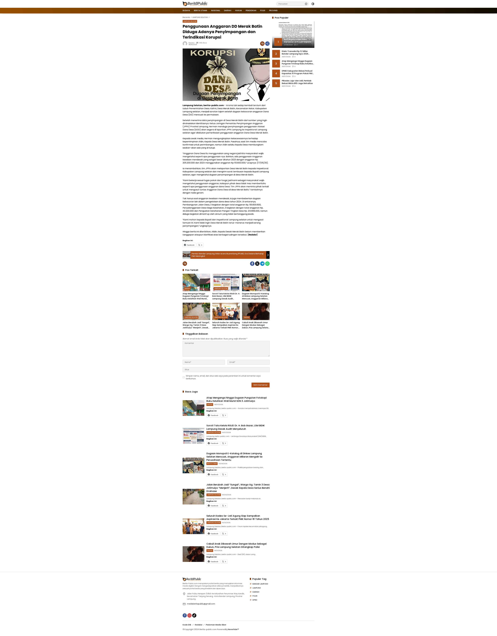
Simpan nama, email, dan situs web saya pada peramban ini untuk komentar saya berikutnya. (223, 377)
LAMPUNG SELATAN (189, 21)
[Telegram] (262, 263)
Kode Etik (187, 624)
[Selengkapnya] (215, 579)
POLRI (255, 596)
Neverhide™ (233, 629)
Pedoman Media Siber (216, 624)
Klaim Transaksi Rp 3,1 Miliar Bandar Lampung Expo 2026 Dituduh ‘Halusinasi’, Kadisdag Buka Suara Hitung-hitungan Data (298, 52)
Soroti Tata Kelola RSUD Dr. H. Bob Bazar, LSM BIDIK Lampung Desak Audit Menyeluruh (226, 296)
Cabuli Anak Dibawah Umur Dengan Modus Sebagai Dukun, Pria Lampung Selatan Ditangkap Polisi (255, 325)
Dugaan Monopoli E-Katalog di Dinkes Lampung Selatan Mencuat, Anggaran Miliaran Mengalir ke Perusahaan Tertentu (255, 296)
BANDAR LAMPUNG (260, 584)
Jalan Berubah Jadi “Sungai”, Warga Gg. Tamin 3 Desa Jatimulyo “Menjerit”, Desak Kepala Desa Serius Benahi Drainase (196, 325)
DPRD (255, 600)
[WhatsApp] (267, 263)
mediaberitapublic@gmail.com (201, 603)
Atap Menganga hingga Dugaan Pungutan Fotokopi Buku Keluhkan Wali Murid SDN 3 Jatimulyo (196, 296)
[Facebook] (252, 263)
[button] (306, 4)
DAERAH (187, 288)
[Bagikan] (267, 43)
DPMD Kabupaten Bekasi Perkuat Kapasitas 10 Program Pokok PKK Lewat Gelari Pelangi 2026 (297, 72)
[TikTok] (194, 615)
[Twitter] (257, 263)
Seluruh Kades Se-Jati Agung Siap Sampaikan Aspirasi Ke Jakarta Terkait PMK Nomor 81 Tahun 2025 (226, 325)
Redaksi (192, 43)
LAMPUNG (257, 588)
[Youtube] (189, 615)
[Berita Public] (195, 3)
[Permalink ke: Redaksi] (186, 43)
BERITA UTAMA (249, 288)
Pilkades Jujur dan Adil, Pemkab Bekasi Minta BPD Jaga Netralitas (297, 82)
